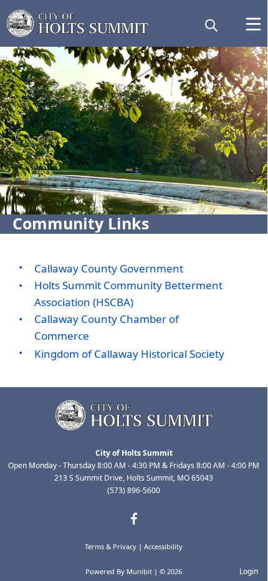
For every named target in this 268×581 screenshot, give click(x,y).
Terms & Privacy (110, 546)
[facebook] (134, 518)
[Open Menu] (253, 24)
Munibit (139, 571)
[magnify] (211, 24)
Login (248, 571)
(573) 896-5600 (133, 490)
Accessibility (163, 546)
